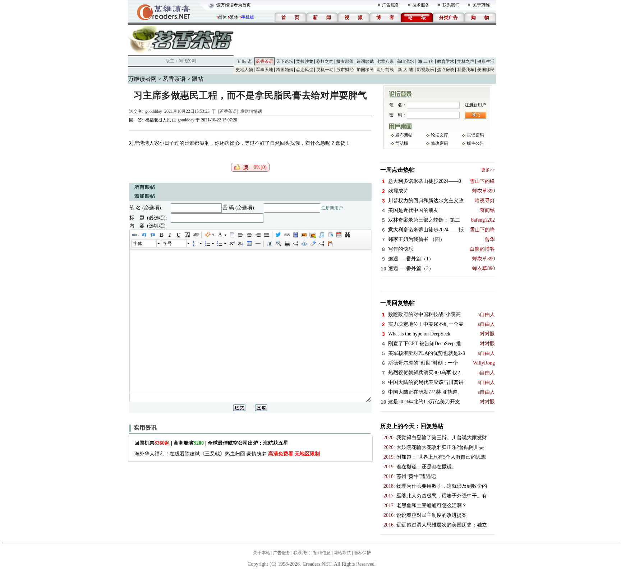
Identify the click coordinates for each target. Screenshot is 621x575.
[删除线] (195, 234)
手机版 (247, 17)
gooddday (153, 111)
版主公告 (475, 143)
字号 (167, 243)
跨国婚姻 (284, 69)
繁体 (234, 17)
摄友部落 (345, 61)
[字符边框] (186, 234)
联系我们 (451, 5)
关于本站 (261, 552)
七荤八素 (385, 61)
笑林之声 (465, 61)
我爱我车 (465, 69)
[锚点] (304, 243)
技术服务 (420, 5)
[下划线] (178, 234)
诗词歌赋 (365, 61)
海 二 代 (425, 61)
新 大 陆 (405, 69)
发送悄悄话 (251, 111)
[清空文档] (231, 234)
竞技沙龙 (304, 61)
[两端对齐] (266, 234)
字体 (137, 243)
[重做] (152, 234)
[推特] (278, 234)
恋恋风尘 (304, 69)
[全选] (269, 243)
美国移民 (485, 69)
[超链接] (286, 234)
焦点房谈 (445, 69)
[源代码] (135, 234)
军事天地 (264, 69)
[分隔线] (257, 243)
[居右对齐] (257, 234)
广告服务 (390, 5)
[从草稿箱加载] (330, 243)
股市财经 (345, 69)
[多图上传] (312, 234)
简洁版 (401, 143)
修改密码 (439, 143)
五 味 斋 (244, 61)
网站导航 (342, 552)
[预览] (278, 243)
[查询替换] (347, 234)
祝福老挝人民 (158, 119)
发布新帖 (404, 135)
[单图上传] (304, 234)
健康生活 (485, 61)
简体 (222, 17)
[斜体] (169, 234)
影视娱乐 (425, 69)
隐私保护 (362, 552)
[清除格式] (312, 243)
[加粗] (161, 234)
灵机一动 (325, 69)
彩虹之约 (325, 61)
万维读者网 (142, 79)
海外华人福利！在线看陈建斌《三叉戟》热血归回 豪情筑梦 (227, 453)
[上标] (231, 243)
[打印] (286, 243)
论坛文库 (439, 135)
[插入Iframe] (330, 234)
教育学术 (445, 61)
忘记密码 (475, 135)
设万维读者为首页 (233, 5)
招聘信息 (322, 552)
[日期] (338, 234)
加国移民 (365, 69)
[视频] (295, 234)
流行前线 (385, 69)
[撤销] (143, 234)
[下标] (240, 243)
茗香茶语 (264, 61)
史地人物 (244, 69)
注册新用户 (332, 207)
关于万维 (481, 5)
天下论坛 (284, 61)
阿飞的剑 (187, 60)
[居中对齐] (249, 234)
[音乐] (321, 234)
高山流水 (405, 61)
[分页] (295, 243)
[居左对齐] (240, 234)
